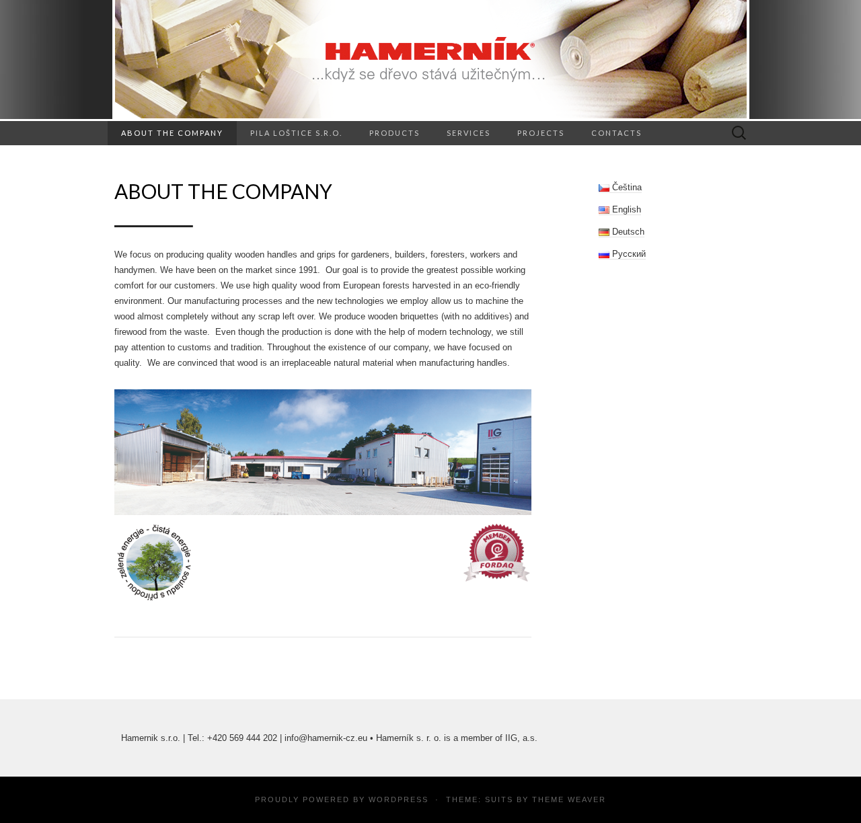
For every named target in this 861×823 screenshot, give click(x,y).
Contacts (616, 132)
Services (468, 132)
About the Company (172, 132)
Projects (540, 132)
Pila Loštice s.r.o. (296, 132)
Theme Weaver (569, 799)
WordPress (398, 799)
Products (394, 132)
